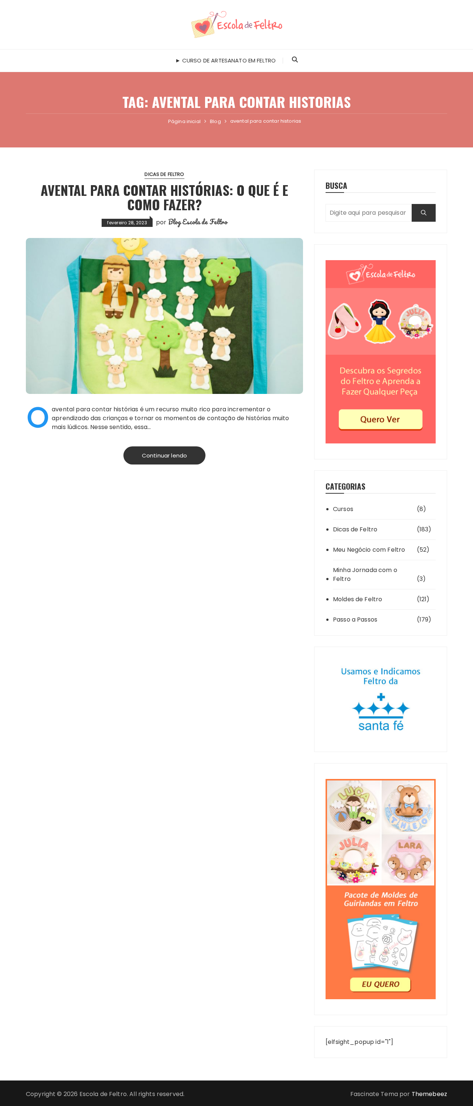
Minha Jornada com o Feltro (365, 574)
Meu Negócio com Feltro (369, 549)
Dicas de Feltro (164, 174)
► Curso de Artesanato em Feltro (225, 60)
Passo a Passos (355, 619)
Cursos (343, 509)
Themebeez (429, 1094)
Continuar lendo (164, 455)
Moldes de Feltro (357, 599)
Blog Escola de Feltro (197, 221)
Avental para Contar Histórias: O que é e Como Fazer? (164, 197)
